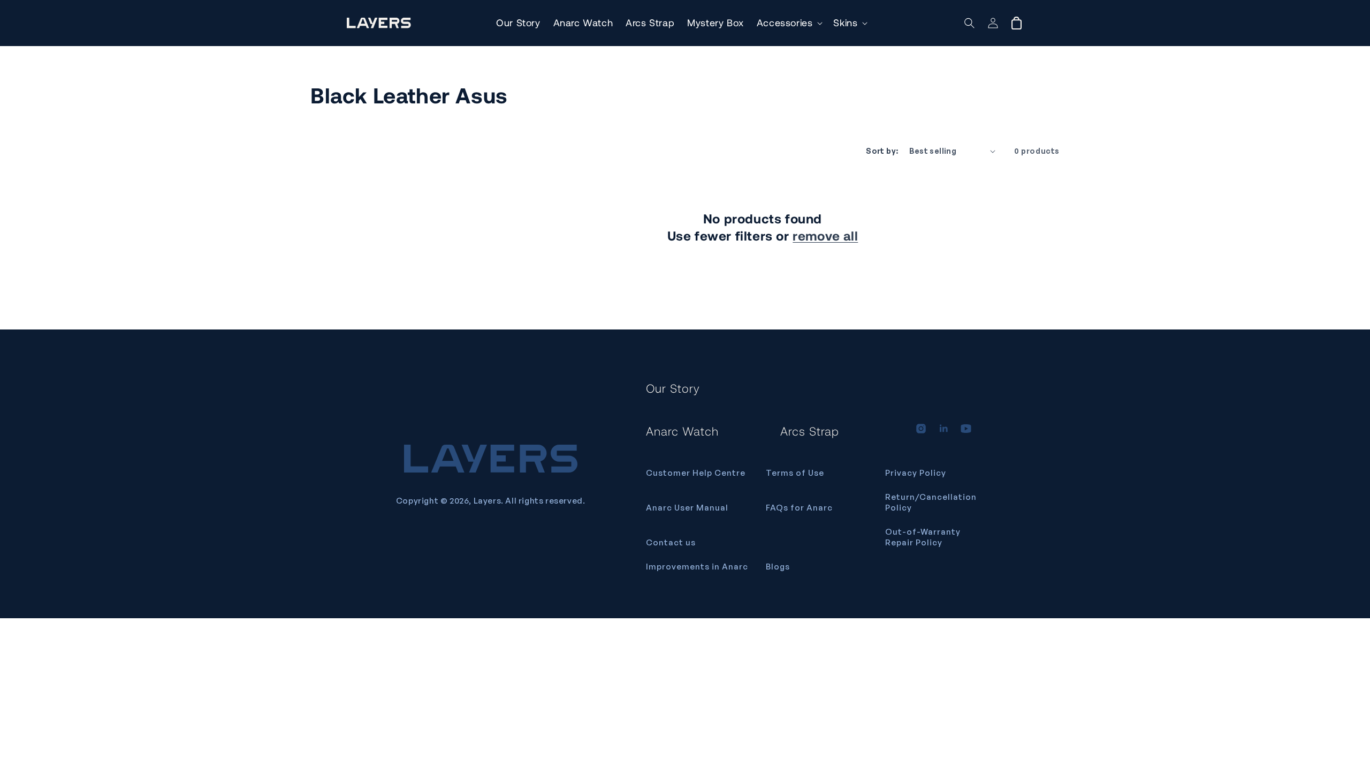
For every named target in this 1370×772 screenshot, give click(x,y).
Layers (487, 501)
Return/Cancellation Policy (931, 502)
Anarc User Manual (687, 508)
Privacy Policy (915, 473)
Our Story (673, 388)
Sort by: (882, 150)
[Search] (969, 23)
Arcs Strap (809, 431)
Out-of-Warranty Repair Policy (923, 537)
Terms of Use (795, 473)
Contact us (671, 542)
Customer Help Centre (695, 473)
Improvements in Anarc (697, 566)
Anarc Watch (682, 431)
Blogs (778, 566)
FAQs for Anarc (799, 508)
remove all (825, 235)
